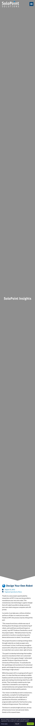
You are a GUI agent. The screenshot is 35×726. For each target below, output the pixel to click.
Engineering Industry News (13, 592)
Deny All (17, 724)
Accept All (30, 724)
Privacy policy (4, 723)
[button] (31, 4)
